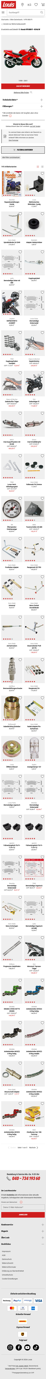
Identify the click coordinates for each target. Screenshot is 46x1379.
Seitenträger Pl (34, 401)
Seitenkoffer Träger (12, 401)
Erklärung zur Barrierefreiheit (13, 1271)
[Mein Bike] (29, 4)
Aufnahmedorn (12, 646)
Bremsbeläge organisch (12, 805)
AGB (3, 1255)
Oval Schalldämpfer (34, 442)
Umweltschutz (7, 1275)
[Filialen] (22, 4)
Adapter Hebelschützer (34, 242)
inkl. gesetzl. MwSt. (22, 1366)
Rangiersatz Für (34, 688)
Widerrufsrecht (7, 1263)
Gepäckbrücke (34, 361)
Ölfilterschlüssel (12, 767)
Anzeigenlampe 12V (34, 767)
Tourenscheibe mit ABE (34, 527)
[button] (41, 12)
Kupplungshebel (34, 278)
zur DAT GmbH (35, 126)
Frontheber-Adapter (12, 567)
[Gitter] (38, 166)
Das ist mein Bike (23, 86)
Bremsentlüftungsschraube (12, 688)
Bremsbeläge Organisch (34, 886)
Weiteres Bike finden (21, 93)
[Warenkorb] (43, 4)
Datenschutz (7, 1259)
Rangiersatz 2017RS (34, 567)
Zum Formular (13, 140)
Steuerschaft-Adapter (11, 1092)
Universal (12, 605)
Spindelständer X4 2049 (12, 242)
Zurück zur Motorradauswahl (14, 24)
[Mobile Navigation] (3, 12)
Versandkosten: (10, 1368)
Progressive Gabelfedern (11, 966)
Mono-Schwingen (12, 926)
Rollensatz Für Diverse (34, 484)
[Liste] (42, 166)
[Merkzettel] (36, 4)
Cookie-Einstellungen (10, 1279)
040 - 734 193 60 (26, 1178)
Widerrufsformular (9, 1267)
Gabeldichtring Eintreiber (11, 726)
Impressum (6, 1251)
